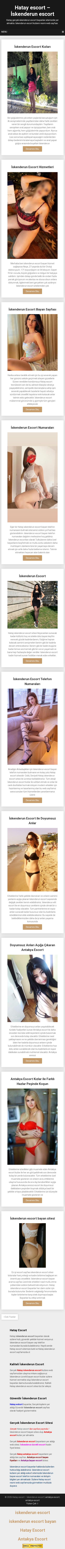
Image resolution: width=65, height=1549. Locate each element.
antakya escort (52, 1497)
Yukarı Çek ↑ (32, 1503)
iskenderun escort (32, 1512)
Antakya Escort (32, 1539)
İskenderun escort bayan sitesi (32, 1218)
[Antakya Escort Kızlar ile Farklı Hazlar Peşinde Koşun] (32, 1127)
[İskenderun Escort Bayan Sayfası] (32, 342)
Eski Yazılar (10, 1317)
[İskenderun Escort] (32, 605)
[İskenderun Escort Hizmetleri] (32, 215)
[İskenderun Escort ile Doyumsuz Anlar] (32, 860)
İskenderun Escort (32, 576)
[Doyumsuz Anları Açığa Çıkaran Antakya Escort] (32, 989)
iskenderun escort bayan (32, 1521)
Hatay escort (23, 1429)
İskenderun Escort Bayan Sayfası (32, 309)
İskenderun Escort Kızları (32, 47)
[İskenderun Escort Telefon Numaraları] (32, 727)
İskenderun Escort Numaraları (32, 427)
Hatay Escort (32, 1530)
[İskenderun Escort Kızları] (32, 83)
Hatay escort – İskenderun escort (32, 11)
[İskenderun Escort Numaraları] (32, 478)
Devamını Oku (32, 149)
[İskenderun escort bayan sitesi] (32, 1245)
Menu (4, 32)
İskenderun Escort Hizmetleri (32, 167)
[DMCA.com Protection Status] (32, 1547)
